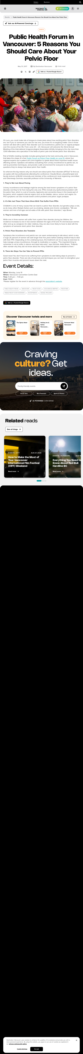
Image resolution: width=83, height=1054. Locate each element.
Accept (36, 1049)
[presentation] (41, 29)
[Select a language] (5, 8)
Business (47, 2)
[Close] (76, 1040)
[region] (41, 1045)
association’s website (54, 281)
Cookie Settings (22, 1049)
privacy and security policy (18, 1044)
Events (7, 17)
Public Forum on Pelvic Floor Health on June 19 (45, 158)
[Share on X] (25, 71)
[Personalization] (72, 8)
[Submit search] (80, 2)
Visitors (36, 2)
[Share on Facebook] (21, 71)
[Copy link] (33, 71)
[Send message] (64, 386)
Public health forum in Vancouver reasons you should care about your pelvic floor (40, 17)
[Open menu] (78, 8)
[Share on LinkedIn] (29, 71)
